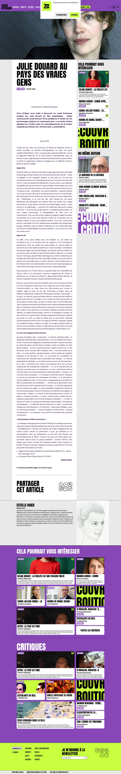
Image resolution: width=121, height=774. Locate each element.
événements (39, 756)
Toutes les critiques (90, 630)
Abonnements (17, 748)
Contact (37, 759)
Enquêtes (28, 752)
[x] (106, 750)
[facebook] (101, 750)
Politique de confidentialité (59, 772)
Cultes (27, 756)
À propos (15, 752)
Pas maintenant (61, 15)
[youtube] (101, 755)
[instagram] (97, 750)
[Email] (106, 755)
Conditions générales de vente (37, 772)
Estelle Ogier (31, 89)
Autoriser (74, 15)
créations (28, 748)
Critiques (28, 759)
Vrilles (37, 752)
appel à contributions (42, 748)
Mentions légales (18, 772)
